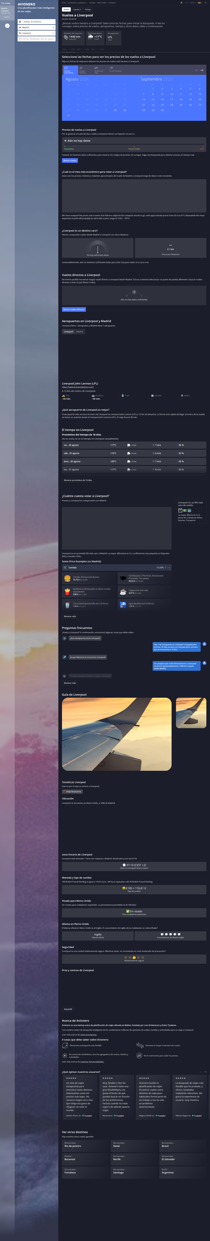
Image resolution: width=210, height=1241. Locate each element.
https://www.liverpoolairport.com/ (78, 387)
